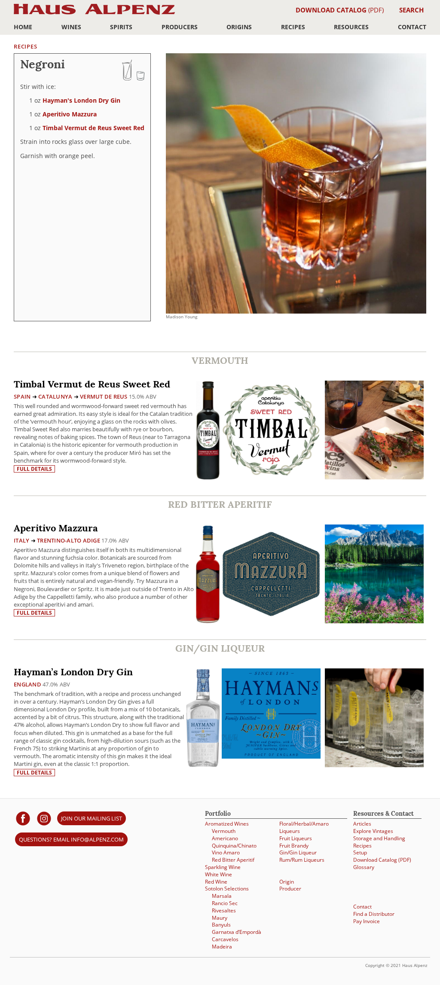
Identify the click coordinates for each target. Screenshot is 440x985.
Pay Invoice (366, 921)
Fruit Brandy (294, 845)
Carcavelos (225, 939)
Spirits (121, 27)
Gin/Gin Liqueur (298, 852)
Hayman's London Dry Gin (81, 100)
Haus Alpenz (94, 14)
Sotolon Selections (227, 888)
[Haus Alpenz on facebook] (23, 818)
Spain (22, 396)
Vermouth (223, 830)
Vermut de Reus (104, 396)
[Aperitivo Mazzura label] (271, 575)
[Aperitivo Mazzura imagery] (374, 621)
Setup (360, 852)
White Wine (218, 874)
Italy (21, 540)
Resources (351, 27)
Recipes (293, 27)
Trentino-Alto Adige (68, 540)
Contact (412, 27)
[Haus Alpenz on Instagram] (44, 818)
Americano (225, 838)
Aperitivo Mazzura (70, 114)
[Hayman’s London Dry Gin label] (271, 714)
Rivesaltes (224, 910)
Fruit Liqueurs (295, 838)
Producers (180, 27)
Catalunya (55, 396)
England (27, 684)
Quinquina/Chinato (234, 845)
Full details (34, 469)
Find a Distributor (373, 913)
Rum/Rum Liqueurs (301, 859)
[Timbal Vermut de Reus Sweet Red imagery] (374, 477)
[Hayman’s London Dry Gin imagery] (374, 765)
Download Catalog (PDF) (382, 859)
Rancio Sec (225, 903)
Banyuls (221, 924)
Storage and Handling (379, 838)
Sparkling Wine (223, 866)
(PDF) (340, 10)
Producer (290, 888)
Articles (362, 823)
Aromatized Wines (227, 823)
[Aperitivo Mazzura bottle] (208, 574)
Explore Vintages (373, 830)
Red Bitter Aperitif (233, 859)
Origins (239, 27)
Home (23, 27)
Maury (219, 917)
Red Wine (216, 881)
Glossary (363, 866)
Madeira (222, 946)
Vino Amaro (226, 852)
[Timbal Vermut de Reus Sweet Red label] (271, 431)
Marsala (222, 895)
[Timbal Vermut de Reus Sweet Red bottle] (208, 430)
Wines (71, 27)
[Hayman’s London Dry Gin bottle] (203, 718)
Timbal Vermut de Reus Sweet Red (93, 128)
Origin (286, 881)
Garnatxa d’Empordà (236, 931)
